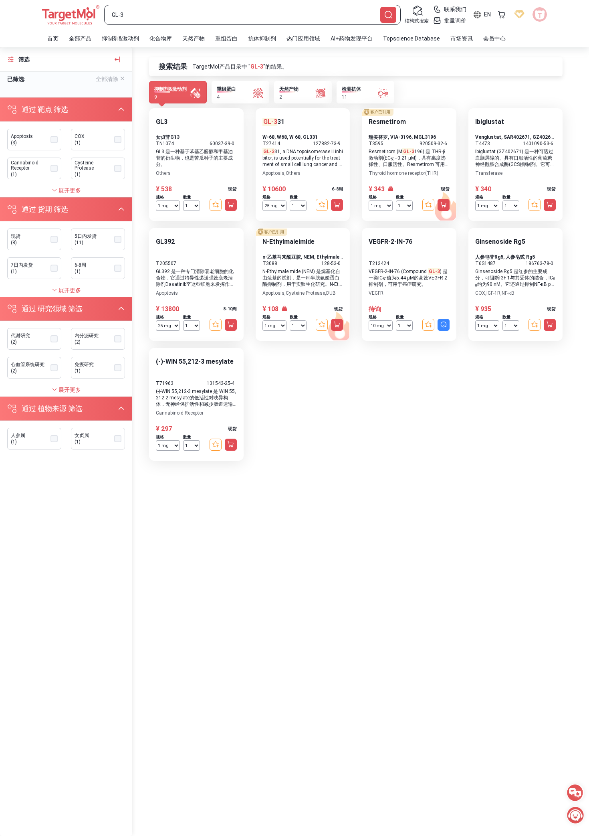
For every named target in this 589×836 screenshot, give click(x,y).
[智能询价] (444, 325)
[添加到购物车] (231, 205)
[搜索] (388, 15)
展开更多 (69, 190)
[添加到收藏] (216, 205)
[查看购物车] (501, 14)
